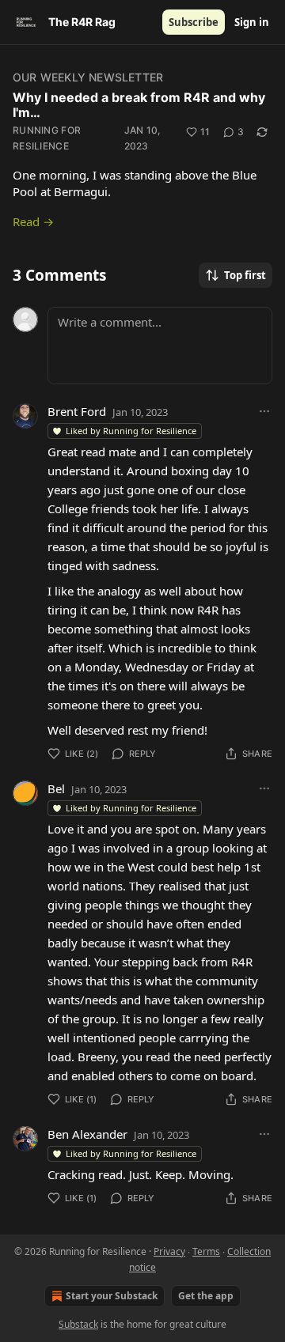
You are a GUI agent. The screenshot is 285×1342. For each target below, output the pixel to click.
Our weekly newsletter (88, 77)
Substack (78, 1324)
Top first (245, 275)
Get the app (206, 1295)
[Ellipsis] (264, 411)
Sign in (251, 22)
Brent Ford (77, 411)
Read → (33, 221)
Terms (206, 1251)
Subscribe (193, 22)
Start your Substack (112, 1295)
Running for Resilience (47, 138)
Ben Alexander (87, 1134)
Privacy (169, 1251)
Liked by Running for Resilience (131, 431)
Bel (56, 788)
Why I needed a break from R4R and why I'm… (139, 104)
